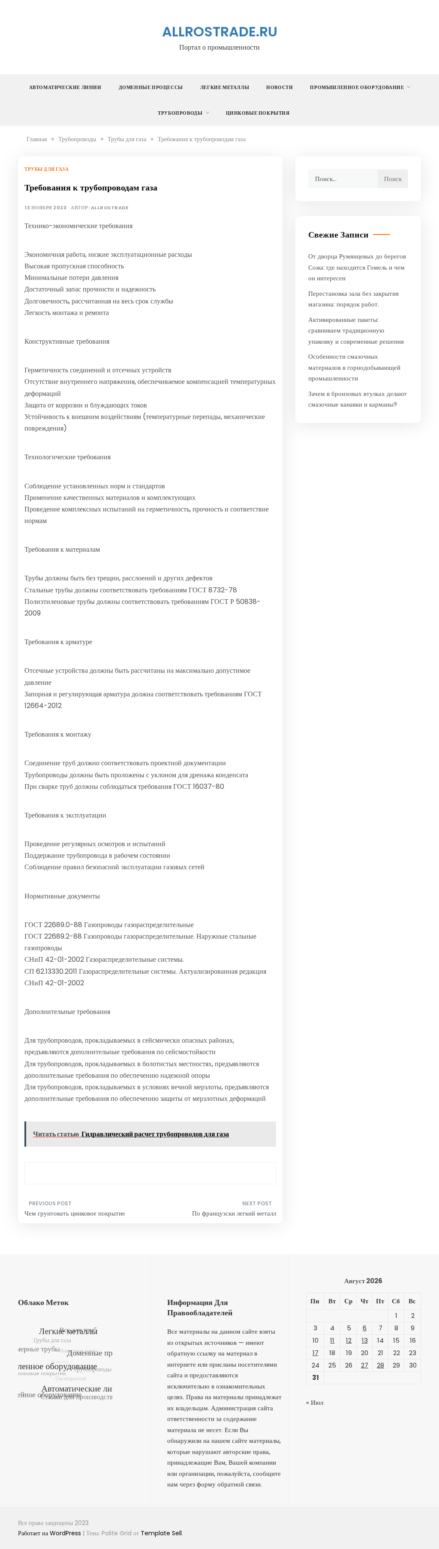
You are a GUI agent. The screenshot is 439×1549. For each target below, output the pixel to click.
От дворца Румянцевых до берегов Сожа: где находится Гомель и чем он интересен (357, 267)
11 (332, 1340)
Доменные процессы (151, 87)
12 (349, 1340)
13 (365, 1340)
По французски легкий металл (234, 1213)
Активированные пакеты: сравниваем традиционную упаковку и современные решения (356, 330)
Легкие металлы (224, 87)
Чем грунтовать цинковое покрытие (74, 1213)
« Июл (314, 1402)
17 (316, 1352)
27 (364, 1365)
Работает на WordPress (50, 1533)
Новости (279, 87)
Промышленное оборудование (357, 87)
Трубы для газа (46, 169)
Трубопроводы (180, 113)
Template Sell (161, 1533)
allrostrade (110, 208)
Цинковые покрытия (258, 113)
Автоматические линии (65, 87)
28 (380, 1365)
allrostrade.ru (219, 31)
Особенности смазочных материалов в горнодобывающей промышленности (354, 367)
